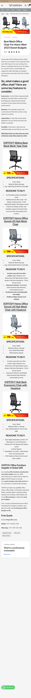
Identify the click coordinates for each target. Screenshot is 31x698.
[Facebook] (9, 52)
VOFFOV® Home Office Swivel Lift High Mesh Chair (15, 221)
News (7, 13)
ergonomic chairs (7, 533)
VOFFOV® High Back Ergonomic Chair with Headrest (15, 385)
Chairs (7, 10)
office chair (17, 533)
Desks (13, 10)
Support (25, 10)
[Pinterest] (14, 52)
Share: (5, 52)
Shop (2, 10)
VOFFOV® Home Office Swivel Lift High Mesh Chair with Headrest (15, 306)
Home (2, 13)
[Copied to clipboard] (19, 52)
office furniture (6, 535)
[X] (12, 52)
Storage (19, 10)
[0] (28, 5)
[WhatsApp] (17, 52)
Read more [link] (7, 554)
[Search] (25, 5)
